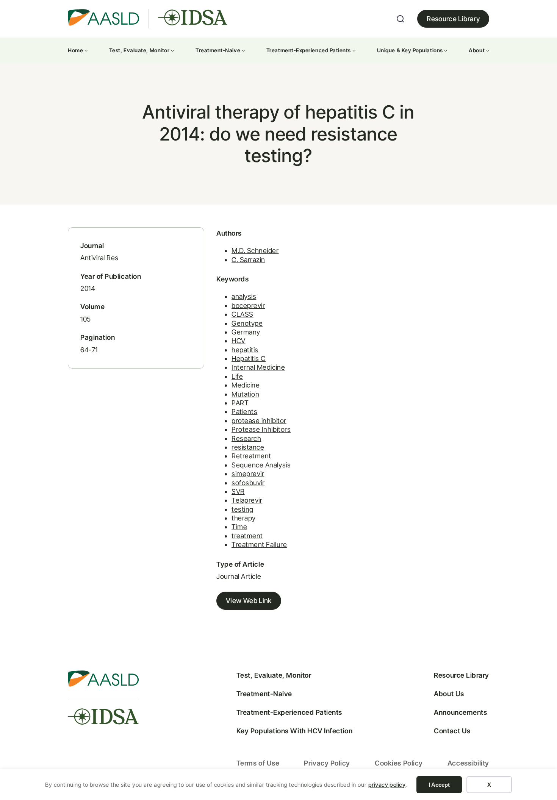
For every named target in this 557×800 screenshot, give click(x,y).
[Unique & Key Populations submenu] (445, 50)
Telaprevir (247, 500)
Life (237, 376)
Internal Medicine (258, 367)
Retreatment (251, 456)
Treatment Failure (259, 544)
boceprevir (248, 305)
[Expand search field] (400, 18)
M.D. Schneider (255, 251)
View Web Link (249, 601)
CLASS (242, 314)
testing (242, 509)
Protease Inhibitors (261, 429)
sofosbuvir (248, 483)
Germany (246, 332)
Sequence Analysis (261, 465)
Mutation (245, 394)
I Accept (439, 784)
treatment (247, 536)
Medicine (246, 385)
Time (239, 527)
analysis (244, 296)
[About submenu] (487, 50)
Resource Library (453, 19)
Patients (244, 412)
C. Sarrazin (248, 260)
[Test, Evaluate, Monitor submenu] (172, 50)
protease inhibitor (259, 421)
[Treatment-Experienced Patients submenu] (353, 50)
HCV (239, 341)
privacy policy (387, 784)
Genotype (247, 323)
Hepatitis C (249, 358)
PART (240, 403)
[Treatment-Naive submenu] (243, 50)
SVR (238, 491)
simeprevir (248, 474)
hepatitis (245, 350)
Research (246, 438)
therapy (244, 518)
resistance (248, 447)
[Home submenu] (86, 50)
